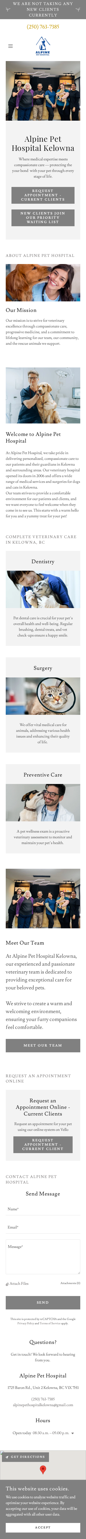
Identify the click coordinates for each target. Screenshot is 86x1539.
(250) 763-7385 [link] (43, 26)
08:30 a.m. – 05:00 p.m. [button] (51, 1433)
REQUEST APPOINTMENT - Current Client (43, 1144)
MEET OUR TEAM (43, 1045)
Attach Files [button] (19, 1283)
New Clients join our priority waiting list (43, 217)
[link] (43, 46)
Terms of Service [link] (50, 1323)
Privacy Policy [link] (25, 1323)
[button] (11, 46)
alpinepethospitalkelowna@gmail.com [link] (43, 1405)
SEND (43, 1303)
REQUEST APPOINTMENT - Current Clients (43, 195)
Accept (43, 1527)
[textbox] (43, 1209)
